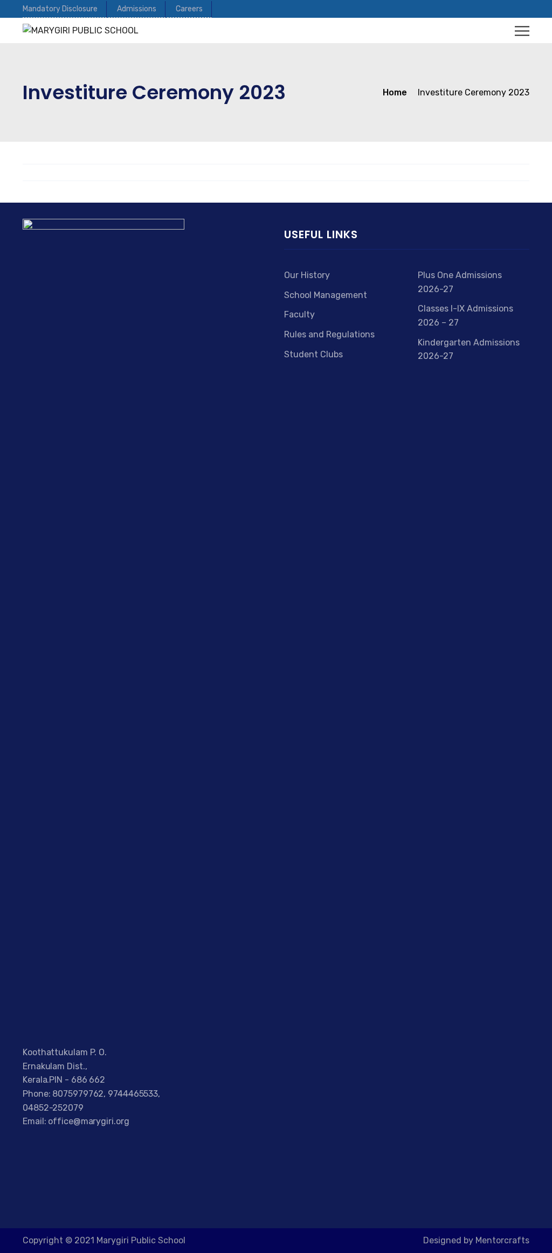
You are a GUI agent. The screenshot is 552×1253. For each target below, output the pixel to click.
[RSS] (104, 1146)
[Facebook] (27, 1146)
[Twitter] (39, 1146)
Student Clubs (313, 354)
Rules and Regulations (329, 334)
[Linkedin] (79, 1146)
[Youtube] (52, 1146)
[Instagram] (93, 1146)
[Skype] (66, 1146)
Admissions (136, 8)
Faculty (299, 314)
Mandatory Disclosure (60, 8)
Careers (189, 8)
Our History (307, 275)
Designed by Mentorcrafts (476, 1240)
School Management (325, 295)
